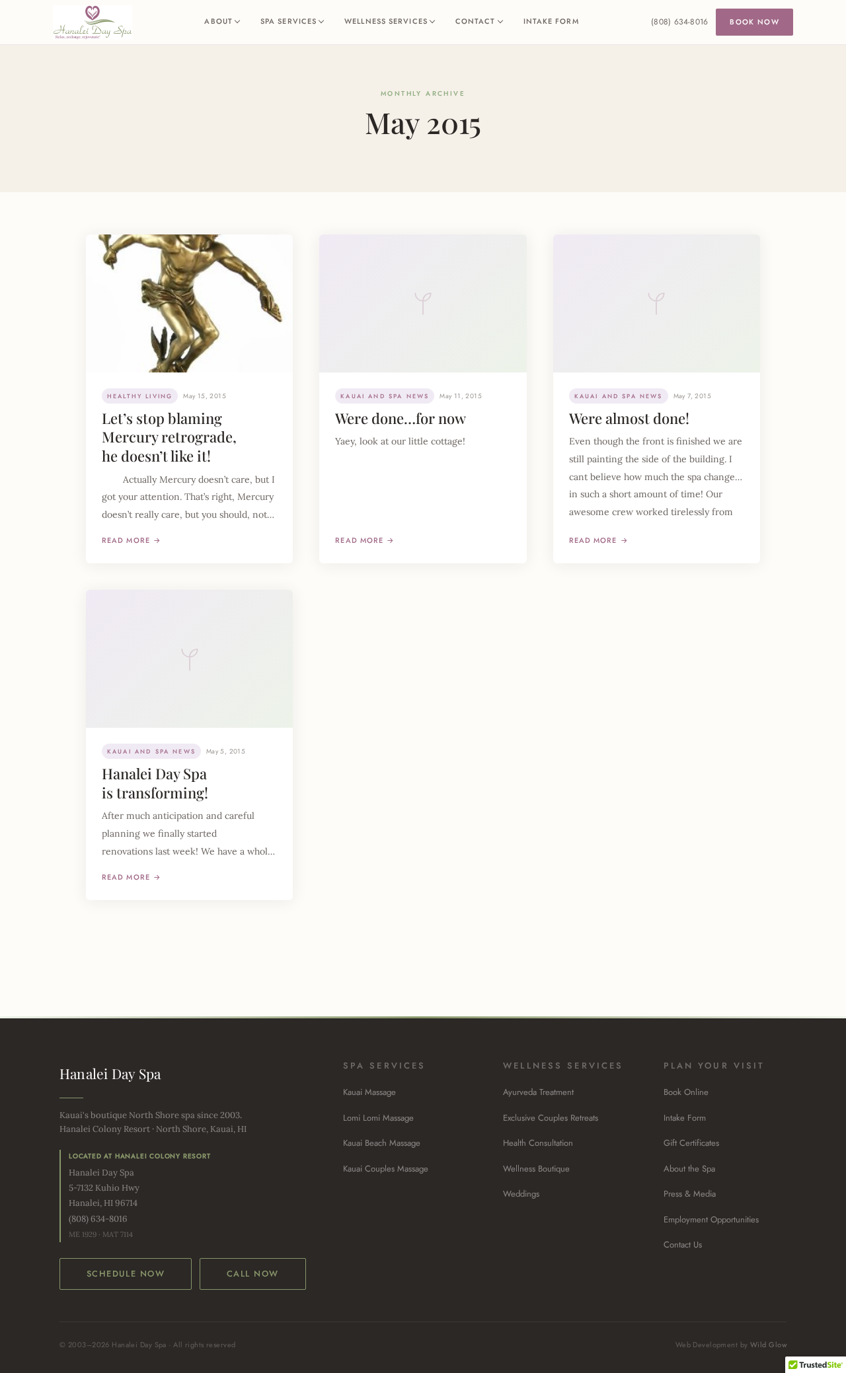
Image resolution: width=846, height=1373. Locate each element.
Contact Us (683, 1244)
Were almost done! (629, 418)
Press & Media (690, 1193)
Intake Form (551, 21)
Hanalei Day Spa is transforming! (155, 782)
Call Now (253, 1273)
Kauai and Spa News (384, 396)
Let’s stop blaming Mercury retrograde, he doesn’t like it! (169, 437)
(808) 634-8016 (679, 22)
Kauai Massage (369, 1092)
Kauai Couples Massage (385, 1168)
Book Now (754, 22)
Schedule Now (126, 1273)
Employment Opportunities (711, 1219)
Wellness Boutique (536, 1168)
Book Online (686, 1092)
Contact (475, 21)
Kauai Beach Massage (381, 1143)
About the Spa (689, 1168)
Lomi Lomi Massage (378, 1117)
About (218, 21)
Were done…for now (400, 418)
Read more (126, 540)
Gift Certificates (691, 1143)
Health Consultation (538, 1143)
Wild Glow (768, 1344)
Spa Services (288, 21)
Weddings (521, 1193)
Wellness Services (386, 21)
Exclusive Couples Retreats (550, 1117)
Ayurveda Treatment (538, 1092)
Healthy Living (140, 396)
